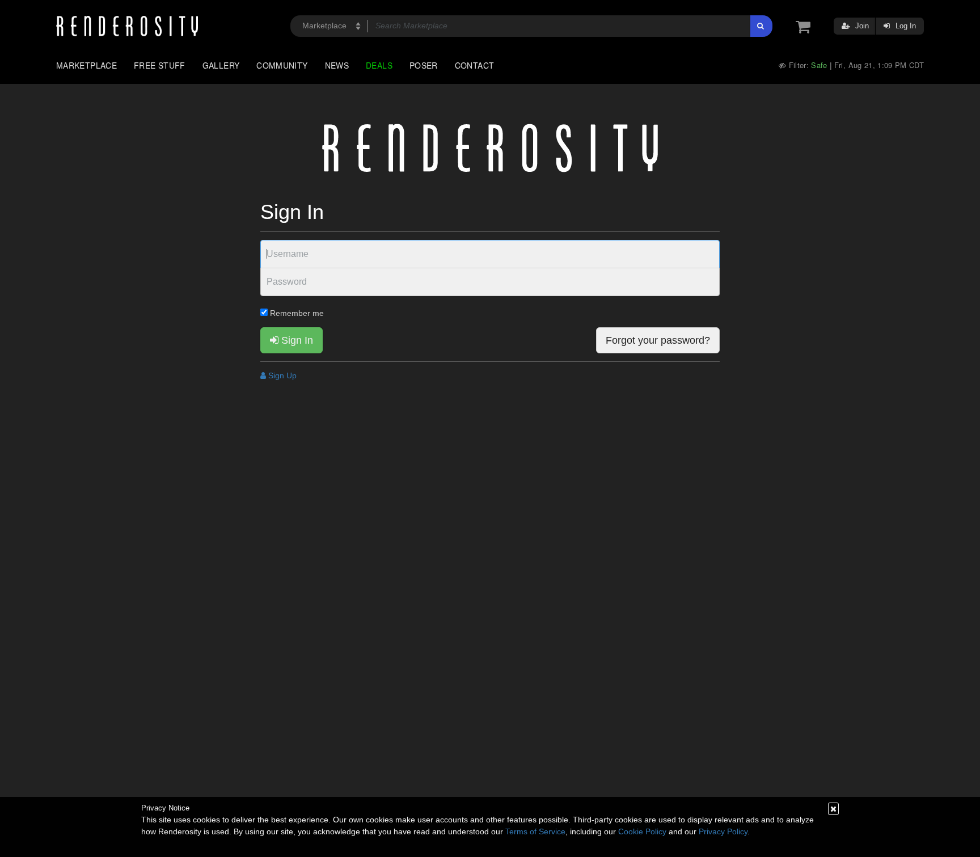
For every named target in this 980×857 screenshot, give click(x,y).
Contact (475, 65)
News (337, 65)
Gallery (221, 65)
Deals (379, 65)
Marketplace (86, 65)
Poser (423, 65)
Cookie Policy (642, 831)
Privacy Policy (723, 831)
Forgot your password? (658, 340)
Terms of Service (535, 831)
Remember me (296, 313)
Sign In (295, 340)
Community (281, 65)
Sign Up (281, 375)
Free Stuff (159, 65)
